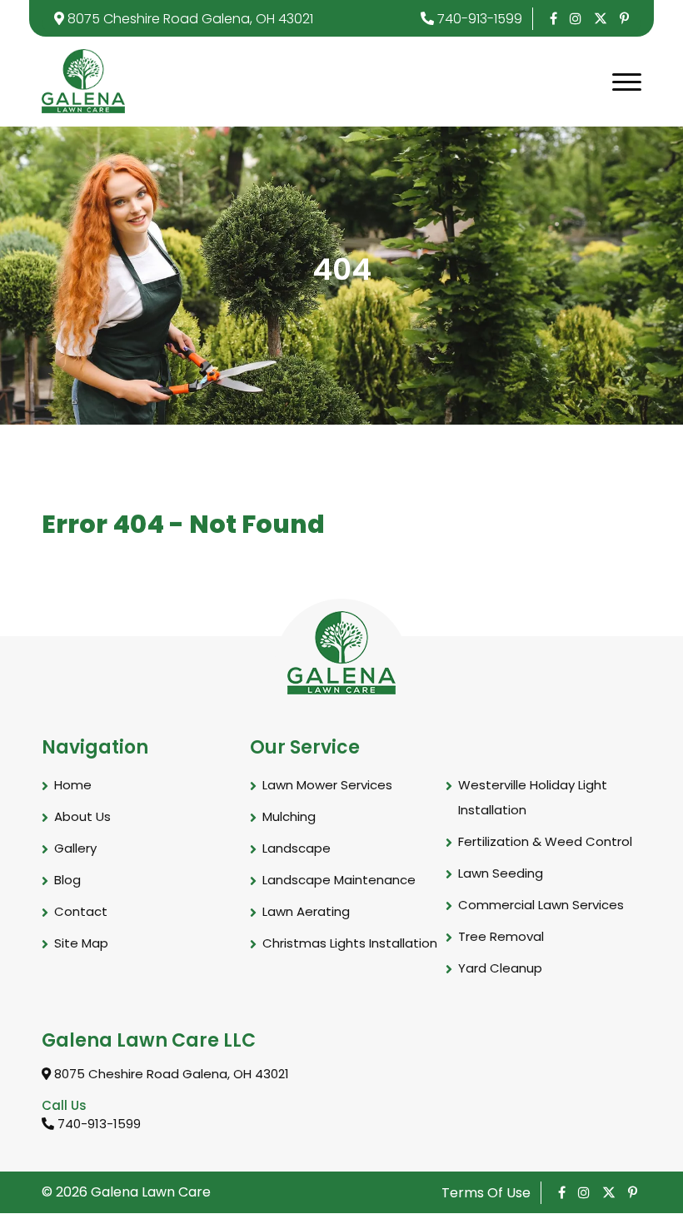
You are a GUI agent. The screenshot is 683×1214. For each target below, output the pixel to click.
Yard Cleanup (500, 968)
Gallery (75, 848)
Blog (67, 879)
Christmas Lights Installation (349, 943)
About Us (82, 816)
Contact (80, 911)
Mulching (289, 816)
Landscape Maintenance (339, 879)
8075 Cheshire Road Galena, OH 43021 (188, 18)
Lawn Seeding (500, 873)
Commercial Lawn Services (541, 904)
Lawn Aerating (306, 911)
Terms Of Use (486, 1192)
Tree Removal (501, 936)
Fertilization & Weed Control (545, 841)
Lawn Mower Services (327, 785)
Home (73, 785)
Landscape (296, 848)
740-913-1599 (478, 18)
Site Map (81, 943)
